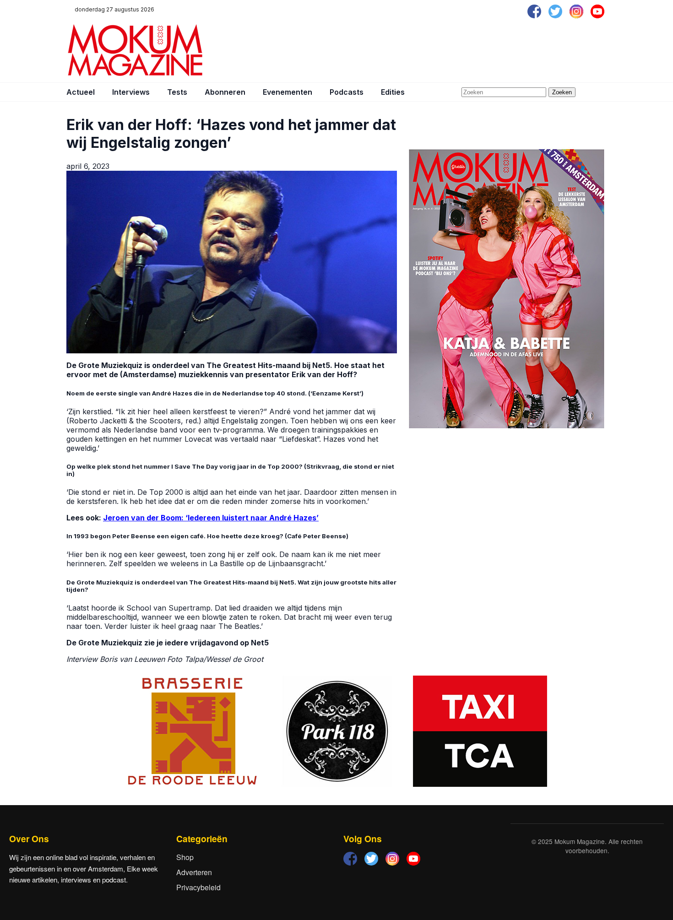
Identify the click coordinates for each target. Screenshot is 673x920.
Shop (185, 857)
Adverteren (194, 872)
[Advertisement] (440, 50)
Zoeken (562, 92)
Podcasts (347, 92)
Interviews (131, 92)
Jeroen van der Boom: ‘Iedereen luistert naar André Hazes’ (211, 517)
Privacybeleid (198, 887)
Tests (177, 92)
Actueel (80, 92)
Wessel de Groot (234, 659)
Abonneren (225, 92)
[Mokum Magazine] (135, 50)
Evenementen (287, 92)
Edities (393, 92)
